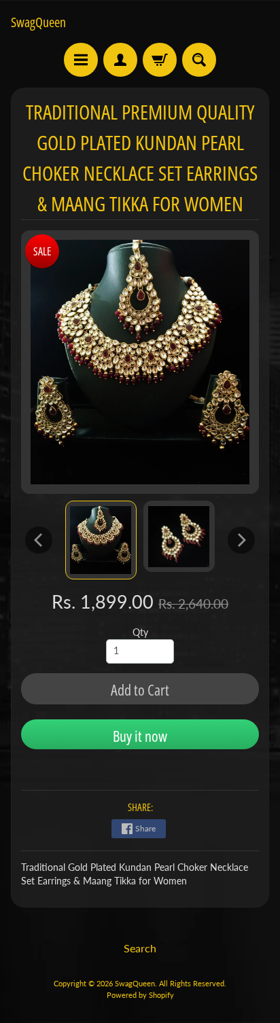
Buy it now (140, 735)
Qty (140, 632)
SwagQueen (38, 22)
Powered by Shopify (140, 994)
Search (140, 947)
